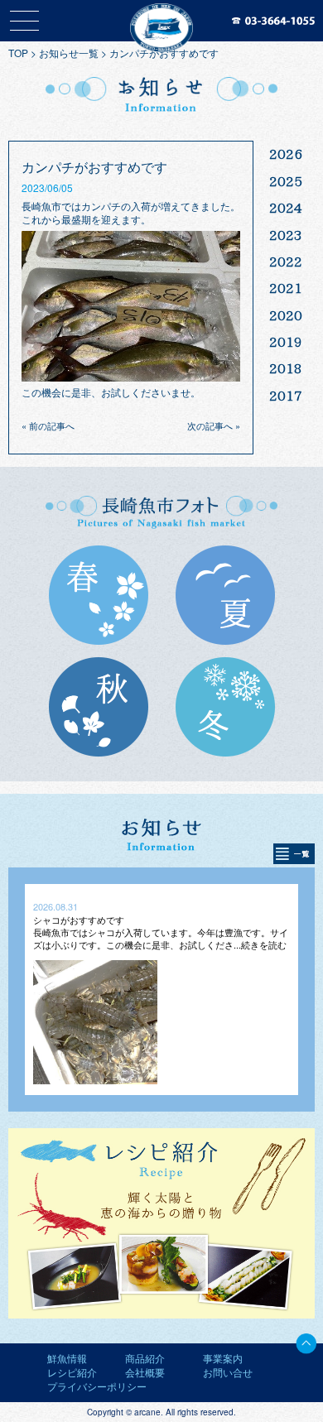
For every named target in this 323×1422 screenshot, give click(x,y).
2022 (285, 261)
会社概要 (145, 1372)
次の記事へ (210, 425)
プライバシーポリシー (97, 1386)
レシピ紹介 (72, 1372)
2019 (285, 341)
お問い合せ (228, 1372)
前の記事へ (52, 425)
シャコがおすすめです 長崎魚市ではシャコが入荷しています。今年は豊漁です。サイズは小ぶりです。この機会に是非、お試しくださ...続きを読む (160, 932)
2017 (285, 395)
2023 (285, 235)
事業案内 (223, 1358)
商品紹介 (145, 1358)
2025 (285, 181)
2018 (285, 368)
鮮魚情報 (67, 1358)
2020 (285, 315)
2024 (285, 207)
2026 (285, 154)
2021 (285, 288)
